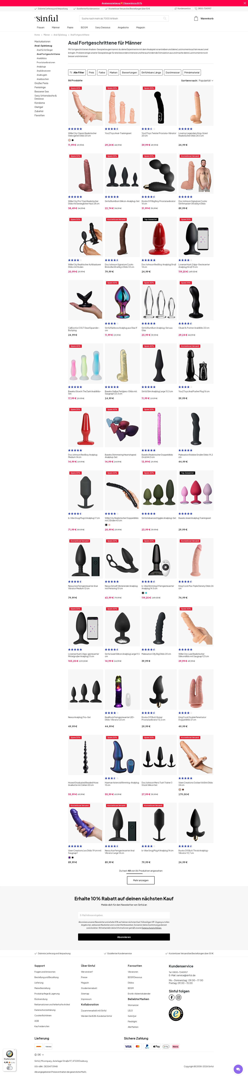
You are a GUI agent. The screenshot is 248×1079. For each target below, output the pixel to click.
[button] (245, 3)
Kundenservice (184, 8)
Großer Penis (41, 83)
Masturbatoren (42, 41)
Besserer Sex (41, 91)
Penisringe (40, 87)
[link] (37, 34)
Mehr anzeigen (141, 880)
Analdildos (42, 58)
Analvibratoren (44, 70)
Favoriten (39, 115)
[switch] (9, 1068)
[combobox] (121, 18)
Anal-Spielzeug (43, 45)
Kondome (39, 102)
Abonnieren (124, 937)
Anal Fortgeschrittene (48, 54)
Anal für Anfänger (45, 50)
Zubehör (38, 111)
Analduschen (43, 79)
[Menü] (14, 1050)
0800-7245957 (204, 8)
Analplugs (41, 66)
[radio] (69, 129)
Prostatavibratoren (46, 62)
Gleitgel (38, 106)
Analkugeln (42, 75)
